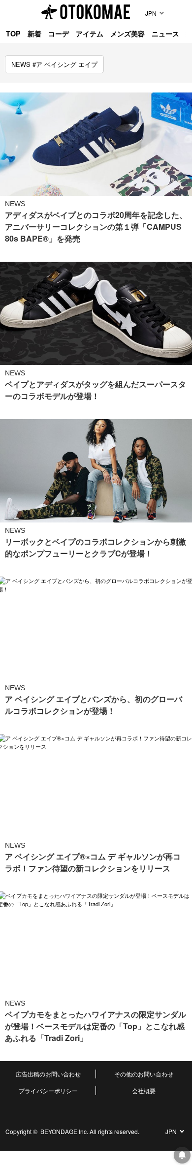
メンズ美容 (127, 33)
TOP (13, 33)
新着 (34, 33)
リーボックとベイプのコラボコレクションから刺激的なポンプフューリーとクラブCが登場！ (95, 547)
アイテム (89, 33)
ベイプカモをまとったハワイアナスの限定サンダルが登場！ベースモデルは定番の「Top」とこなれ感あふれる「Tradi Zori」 (95, 1026)
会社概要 (144, 1090)
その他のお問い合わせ (143, 1074)
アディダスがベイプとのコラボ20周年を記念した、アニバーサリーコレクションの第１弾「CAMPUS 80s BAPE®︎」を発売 (96, 226)
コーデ (58, 33)
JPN (151, 13)
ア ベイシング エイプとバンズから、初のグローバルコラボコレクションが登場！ (93, 704)
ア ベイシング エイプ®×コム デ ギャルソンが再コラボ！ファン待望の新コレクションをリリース (93, 862)
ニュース (165, 33)
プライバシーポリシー (48, 1090)
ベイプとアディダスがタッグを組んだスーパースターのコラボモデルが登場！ (95, 389)
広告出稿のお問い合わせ (48, 1074)
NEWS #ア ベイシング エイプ (54, 64)
